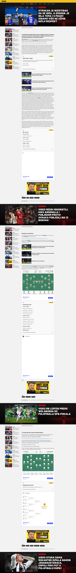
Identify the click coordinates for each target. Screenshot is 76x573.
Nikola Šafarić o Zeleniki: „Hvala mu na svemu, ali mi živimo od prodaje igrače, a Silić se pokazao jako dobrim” (16, 31)
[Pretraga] (73, 1)
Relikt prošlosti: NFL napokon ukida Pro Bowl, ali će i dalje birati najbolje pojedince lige (16, 44)
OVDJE (27, 268)
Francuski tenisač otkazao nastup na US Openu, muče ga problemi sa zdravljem (16, 49)
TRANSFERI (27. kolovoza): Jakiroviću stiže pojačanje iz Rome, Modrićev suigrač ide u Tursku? (16, 63)
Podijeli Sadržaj (41, 7)
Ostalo (13, 47)
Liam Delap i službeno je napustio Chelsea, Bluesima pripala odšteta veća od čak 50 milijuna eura (16, 35)
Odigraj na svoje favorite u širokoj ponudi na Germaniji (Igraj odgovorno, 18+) (34, 43)
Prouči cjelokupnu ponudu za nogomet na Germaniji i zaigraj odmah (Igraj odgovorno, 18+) (37, 438)
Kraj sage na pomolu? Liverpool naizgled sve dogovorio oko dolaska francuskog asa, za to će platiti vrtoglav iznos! (16, 54)
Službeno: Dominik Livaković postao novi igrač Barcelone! (16, 40)
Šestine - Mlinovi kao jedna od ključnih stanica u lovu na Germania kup (16, 67)
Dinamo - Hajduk (25, 63)
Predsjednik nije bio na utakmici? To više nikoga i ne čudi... (16, 58)
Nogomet (14, 33)
